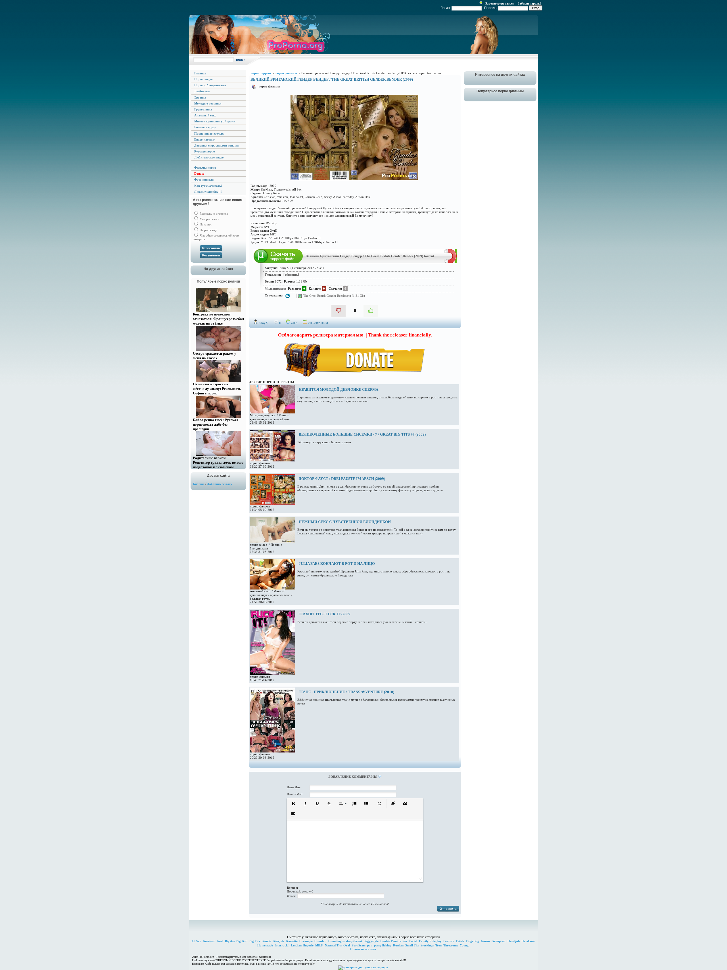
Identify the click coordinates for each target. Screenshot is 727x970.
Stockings (427, 945)
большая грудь (260, 598)
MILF (319, 945)
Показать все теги (363, 949)
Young (464, 945)
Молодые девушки (262, 415)
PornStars (358, 945)
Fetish (460, 941)
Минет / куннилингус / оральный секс (270, 593)
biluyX (263, 323)
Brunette (292, 941)
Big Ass (230, 941)
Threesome (450, 945)
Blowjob (278, 941)
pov (369, 945)
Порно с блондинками (266, 546)
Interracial (282, 945)
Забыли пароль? (530, 3)
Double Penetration (393, 941)
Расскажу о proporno (213, 213)
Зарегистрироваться (499, 3)
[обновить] (291, 274)
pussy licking (382, 945)
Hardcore (528, 941)
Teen (438, 945)
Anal (220, 941)
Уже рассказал (209, 219)
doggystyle (371, 941)
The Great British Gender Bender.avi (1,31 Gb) (333, 295)
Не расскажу (208, 230)
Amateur (209, 941)
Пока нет (205, 224)
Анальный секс (260, 591)
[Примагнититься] (450, 262)
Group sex (499, 941)
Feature (448, 941)
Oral (346, 945)
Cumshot (320, 941)
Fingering (472, 941)
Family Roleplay (430, 941)
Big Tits (254, 941)
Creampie (306, 941)
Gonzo (485, 941)
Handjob (513, 941)
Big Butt (242, 941)
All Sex (196, 941)
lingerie (308, 945)
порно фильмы (269, 86)
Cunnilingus (336, 941)
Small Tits (412, 945)
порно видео (258, 544)
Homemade (265, 945)
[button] (293, 803)
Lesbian (296, 945)
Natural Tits (333, 945)
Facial (413, 941)
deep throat (354, 941)
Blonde (266, 941)
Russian (398, 945)
